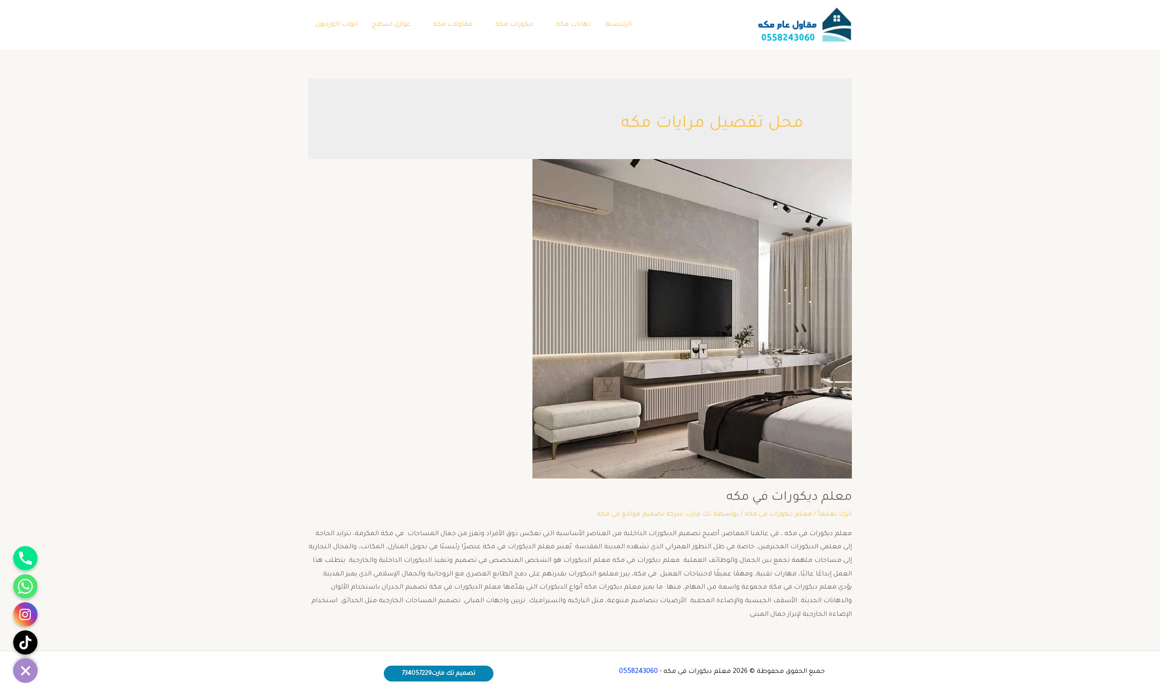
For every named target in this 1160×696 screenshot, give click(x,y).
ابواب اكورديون (336, 25)
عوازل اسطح (391, 25)
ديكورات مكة (514, 25)
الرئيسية (618, 25)
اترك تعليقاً (835, 514)
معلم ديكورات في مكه (789, 498)
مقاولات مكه (453, 25)
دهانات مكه (573, 25)
